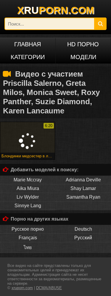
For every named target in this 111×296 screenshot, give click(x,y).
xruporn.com (22, 288)
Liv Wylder (28, 197)
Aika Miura (28, 188)
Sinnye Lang (28, 205)
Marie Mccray (28, 179)
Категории (28, 57)
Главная (27, 44)
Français (28, 237)
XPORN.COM (55, 10)
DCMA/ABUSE (49, 288)
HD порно (83, 44)
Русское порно (28, 229)
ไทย (28, 247)
